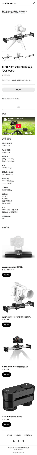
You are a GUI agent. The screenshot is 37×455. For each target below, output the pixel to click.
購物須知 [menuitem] (9, 435)
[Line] (23, 441)
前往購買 (18, 89)
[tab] (18, 107)
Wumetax (21, 452)
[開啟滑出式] (34, 3)
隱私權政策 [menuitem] (29, 435)
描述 (18, 107)
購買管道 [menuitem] (18, 435)
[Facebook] (14, 441)
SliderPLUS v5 (9, 98)
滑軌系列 (17, 98)
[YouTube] (18, 441)
